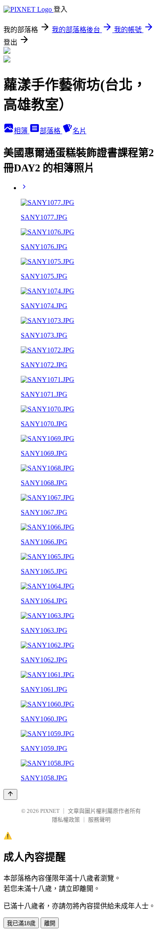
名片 (79, 131)
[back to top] (10, 794)
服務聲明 (99, 819)
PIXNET (50, 811)
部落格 (51, 131)
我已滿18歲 (21, 923)
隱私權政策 (66, 819)
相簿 (21, 131)
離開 (49, 923)
